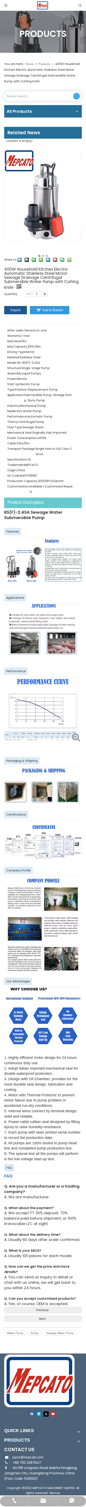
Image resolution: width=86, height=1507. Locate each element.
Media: (12, 411)
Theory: (12, 422)
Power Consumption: (22, 438)
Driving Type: (16, 352)
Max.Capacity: (17, 346)
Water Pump (15, 1333)
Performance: (17, 416)
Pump (34, 1333)
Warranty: (14, 336)
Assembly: (14, 373)
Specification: (17, 459)
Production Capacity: (22, 481)
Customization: (18, 486)
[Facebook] (31, 1414)
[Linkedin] (39, 1414)
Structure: (14, 368)
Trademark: (15, 465)
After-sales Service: (21, 330)
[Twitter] (46, 1414)
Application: (15, 395)
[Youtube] (53, 1414)
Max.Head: (14, 341)
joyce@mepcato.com (27, 1457)
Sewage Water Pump (60, 1333)
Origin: (11, 470)
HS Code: (13, 476)
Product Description (26, 502)
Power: (12, 379)
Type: (11, 390)
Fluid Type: (15, 427)
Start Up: (13, 384)
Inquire (15, 310)
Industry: (13, 406)
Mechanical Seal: (19, 433)
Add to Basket (52, 310)
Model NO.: (15, 363)
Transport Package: (21, 449)
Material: (13, 357)
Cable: (11, 443)
